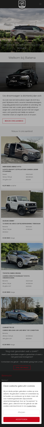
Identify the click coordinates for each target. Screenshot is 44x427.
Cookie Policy (31, 406)
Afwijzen (21, 412)
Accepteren (21, 419)
